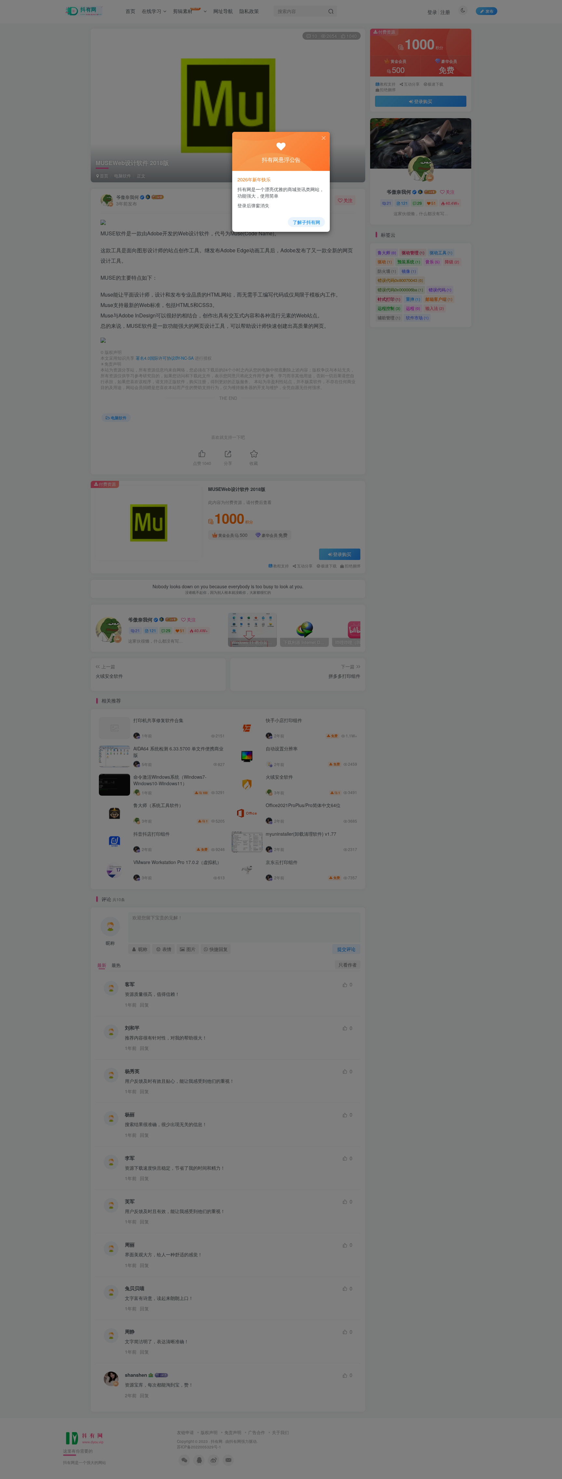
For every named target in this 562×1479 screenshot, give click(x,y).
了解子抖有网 (306, 222)
